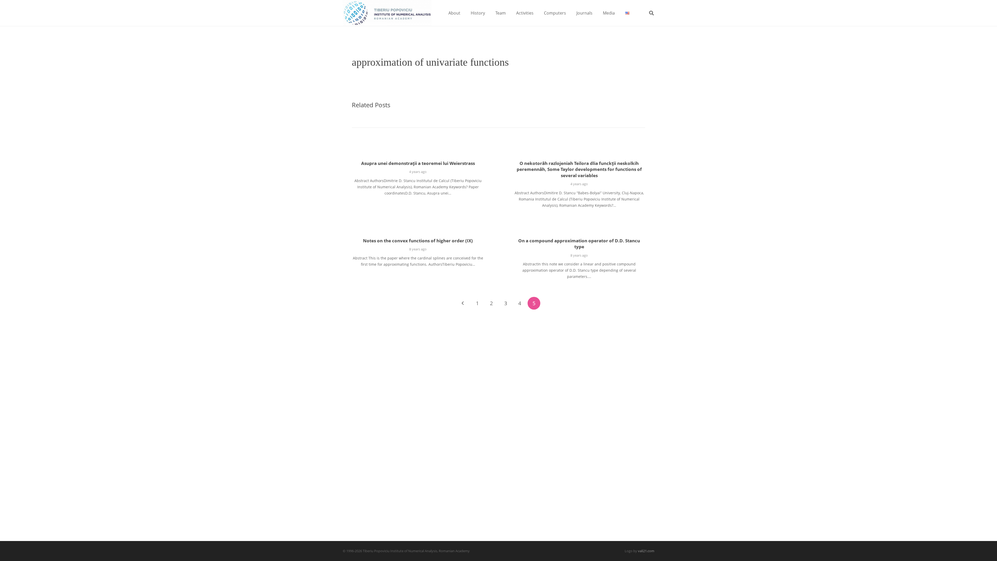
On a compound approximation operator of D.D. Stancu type (579, 244)
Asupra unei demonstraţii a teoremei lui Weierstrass (418, 163)
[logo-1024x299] (387, 13)
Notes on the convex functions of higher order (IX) (418, 241)
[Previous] (463, 303)
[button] (464, 12)
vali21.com (646, 551)
